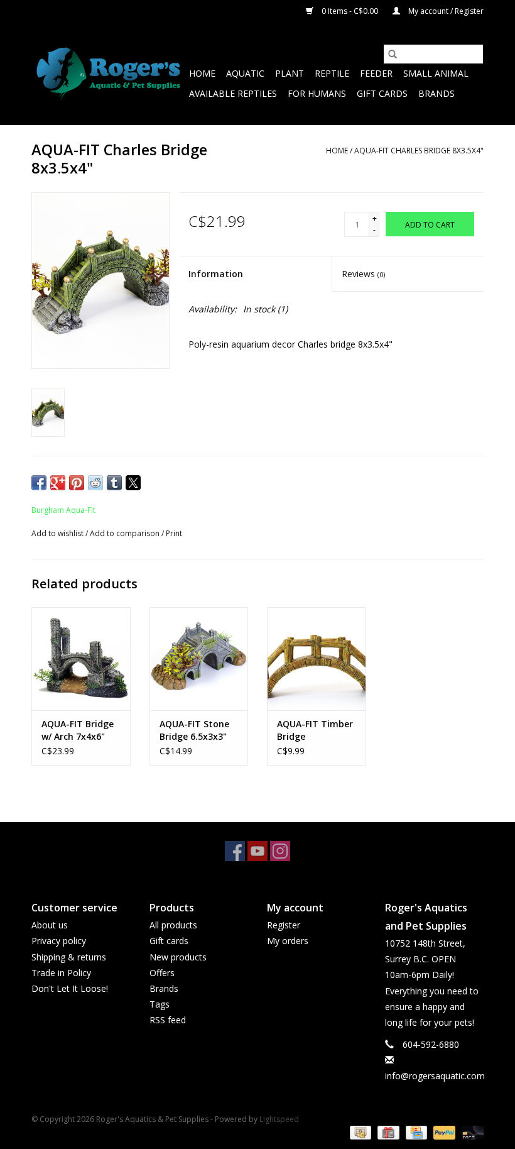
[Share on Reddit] (95, 482)
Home (202, 73)
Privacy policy (58, 941)
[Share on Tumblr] (114, 482)
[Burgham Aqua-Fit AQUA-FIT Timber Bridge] (316, 659)
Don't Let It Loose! (69, 988)
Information (215, 274)
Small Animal (436, 73)
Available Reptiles (233, 93)
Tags (159, 1004)
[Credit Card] (415, 1131)
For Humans (317, 93)
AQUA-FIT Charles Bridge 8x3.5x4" (419, 150)
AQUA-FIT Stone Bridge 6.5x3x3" (194, 730)
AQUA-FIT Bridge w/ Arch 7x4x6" (77, 730)
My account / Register (445, 11)
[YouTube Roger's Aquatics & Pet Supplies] (257, 851)
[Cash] (359, 1131)
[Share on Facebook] (38, 482)
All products (173, 925)
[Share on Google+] (57, 482)
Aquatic (245, 73)
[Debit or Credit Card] (470, 1131)
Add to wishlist (58, 533)
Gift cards (382, 93)
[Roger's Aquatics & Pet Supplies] (108, 74)
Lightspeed (279, 1119)
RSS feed (167, 1020)
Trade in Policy (61, 973)
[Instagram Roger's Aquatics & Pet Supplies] (280, 851)
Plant (289, 73)
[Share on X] (133, 482)
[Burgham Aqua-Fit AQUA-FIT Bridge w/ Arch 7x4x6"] (81, 659)
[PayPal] (443, 1131)
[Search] (392, 54)
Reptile (332, 73)
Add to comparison (125, 533)
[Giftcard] (387, 1131)
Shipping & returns (68, 957)
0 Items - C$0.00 (350, 11)
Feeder (376, 73)
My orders (287, 941)
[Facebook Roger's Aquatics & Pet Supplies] (235, 851)
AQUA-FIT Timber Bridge (315, 730)
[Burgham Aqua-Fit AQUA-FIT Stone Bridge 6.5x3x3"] (199, 659)
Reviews (363, 274)
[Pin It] (76, 482)
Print (174, 533)
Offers (162, 973)
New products (178, 957)
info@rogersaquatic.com (435, 1076)
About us (49, 925)
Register (283, 925)
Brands (436, 93)
